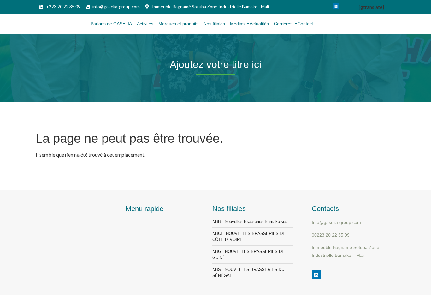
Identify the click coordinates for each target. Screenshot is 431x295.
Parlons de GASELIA (111, 23)
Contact (305, 23)
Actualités (259, 23)
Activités (145, 23)
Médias (237, 23)
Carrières (283, 23)
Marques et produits (178, 23)
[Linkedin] (336, 6)
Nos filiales (214, 23)
